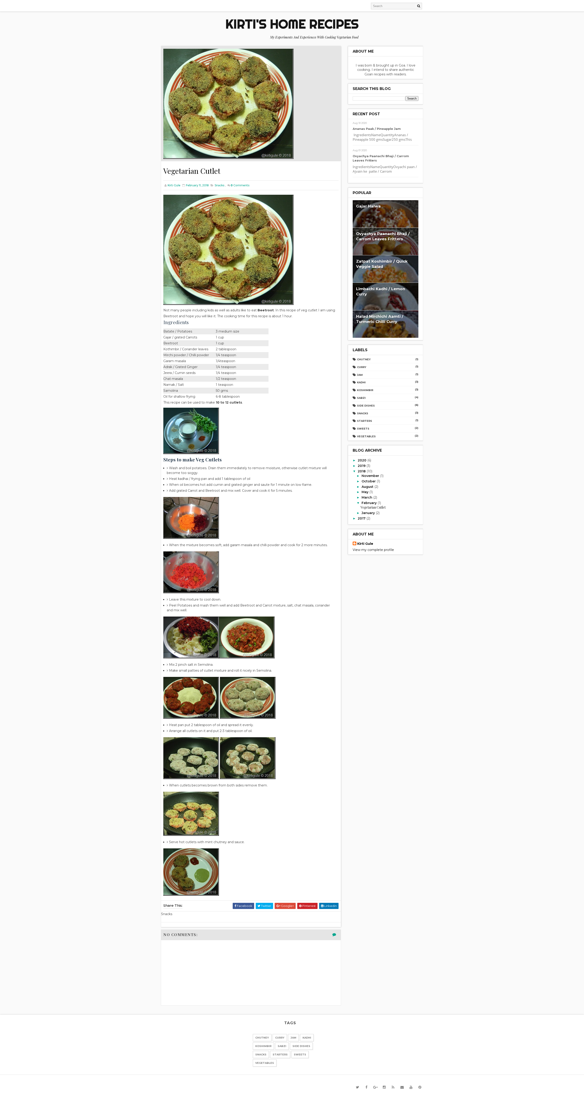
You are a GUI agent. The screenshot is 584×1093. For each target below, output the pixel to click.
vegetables (366, 436)
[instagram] (384, 1087)
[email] (402, 1087)
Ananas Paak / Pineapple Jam (377, 129)
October (369, 481)
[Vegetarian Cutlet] (228, 104)
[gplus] (375, 1087)
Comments (240, 185)
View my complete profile (373, 550)
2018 (362, 471)
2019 (362, 466)
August (368, 487)
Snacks (219, 185)
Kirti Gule (365, 544)
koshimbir (365, 390)
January (369, 513)
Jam (360, 374)
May (365, 492)
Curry (361, 367)
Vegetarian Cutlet (373, 507)
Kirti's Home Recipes (292, 24)
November (371, 476)
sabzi (361, 397)
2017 (362, 518)
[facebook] (366, 1087)
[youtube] (410, 1087)
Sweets (363, 428)
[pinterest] (419, 1087)
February (370, 503)
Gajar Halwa (368, 206)
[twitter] (357, 1087)
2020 (362, 460)
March (367, 497)
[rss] (393, 1087)
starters (364, 420)
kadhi (361, 382)
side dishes (366, 405)
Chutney (364, 359)
